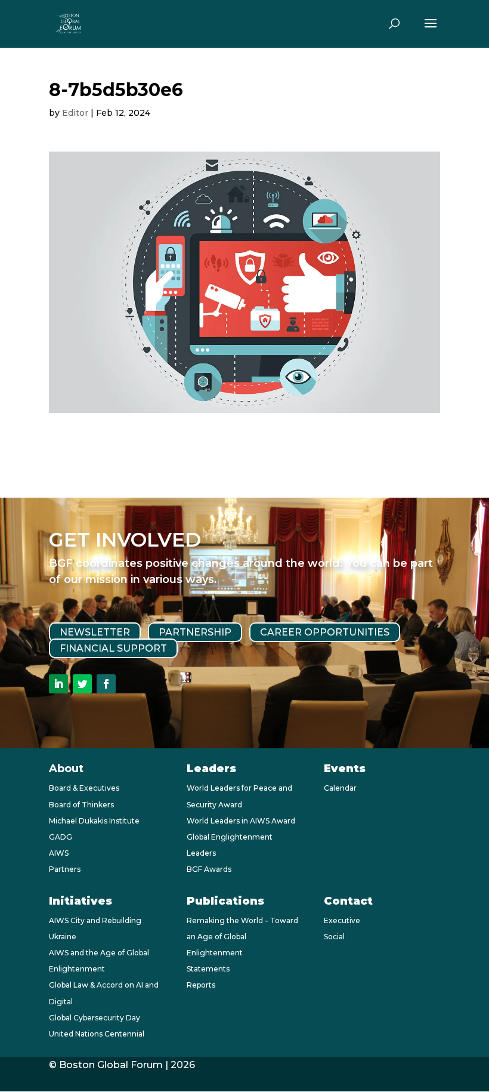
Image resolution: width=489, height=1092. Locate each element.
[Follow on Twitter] (82, 683)
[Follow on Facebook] (106, 683)
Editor (75, 112)
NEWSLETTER (95, 632)
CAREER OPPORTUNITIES (324, 632)
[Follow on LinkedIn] (58, 683)
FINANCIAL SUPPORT (113, 648)
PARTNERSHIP (195, 632)
